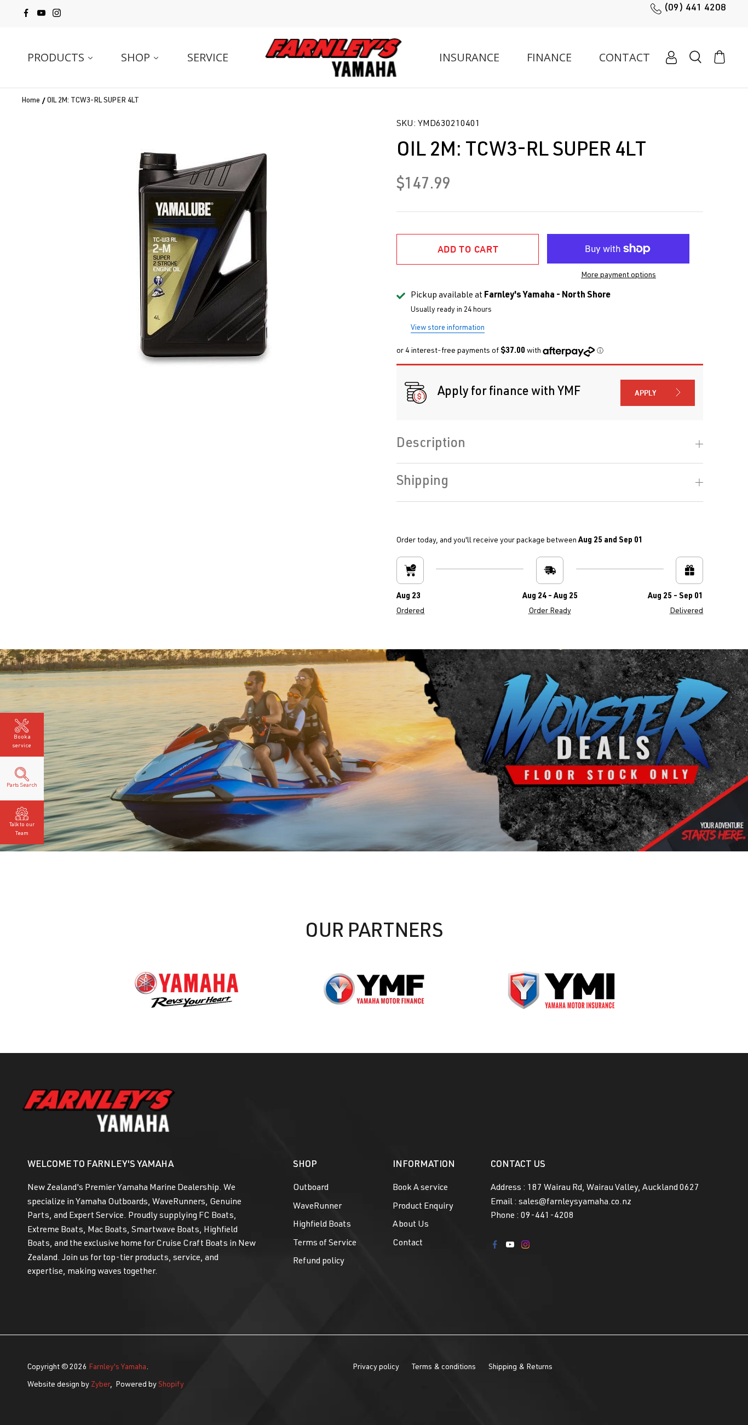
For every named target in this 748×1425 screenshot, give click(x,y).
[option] (203, 255)
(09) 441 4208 (695, 8)
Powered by (150, 1385)
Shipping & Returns (520, 1367)
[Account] (671, 57)
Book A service (420, 1188)
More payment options (618, 275)
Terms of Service (324, 1243)
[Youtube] (41, 13)
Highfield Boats (322, 1225)
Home (31, 101)
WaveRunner (317, 1207)
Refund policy (318, 1261)
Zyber (100, 1385)
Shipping (422, 482)
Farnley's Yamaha (117, 1367)
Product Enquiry (423, 1207)
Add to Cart (468, 249)
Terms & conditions (444, 1367)
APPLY (646, 392)
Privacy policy (376, 1367)
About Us (411, 1225)
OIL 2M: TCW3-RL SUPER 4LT (93, 101)
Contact (408, 1243)
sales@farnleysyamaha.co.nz (575, 1202)
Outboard (311, 1188)
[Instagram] (57, 13)
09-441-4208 (547, 1216)
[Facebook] (26, 13)
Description (430, 444)
